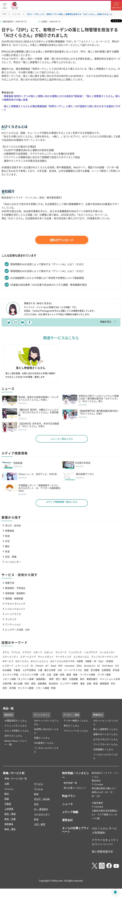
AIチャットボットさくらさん (46, 722)
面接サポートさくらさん (105, 734)
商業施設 (9, 530)
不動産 (17, 670)
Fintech (39, 665)
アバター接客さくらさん (76, 720)
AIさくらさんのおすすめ (62, 661)
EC (32, 665)
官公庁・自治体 (13, 525)
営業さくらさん (42, 738)
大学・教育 (39, 824)
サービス (38, 784)
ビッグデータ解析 (69, 683)
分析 (60, 670)
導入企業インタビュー (75, 788)
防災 (113, 683)
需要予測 (9, 582)
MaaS (53, 665)
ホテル (6, 652)
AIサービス (8, 661)
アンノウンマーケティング (104, 656)
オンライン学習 (10, 674)
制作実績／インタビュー (75, 775)
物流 (27, 683)
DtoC (101, 661)
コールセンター (13, 561)
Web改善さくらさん (44, 743)
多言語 (116, 670)
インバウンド (75, 652)
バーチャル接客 (87, 674)
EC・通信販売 (41, 809)
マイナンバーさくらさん (76, 731)
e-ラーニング (22, 665)
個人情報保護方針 (102, 851)
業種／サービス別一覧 (15, 778)
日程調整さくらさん (103, 749)
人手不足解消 (29, 670)
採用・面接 (65, 674)
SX (98, 665)
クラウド (26, 652)
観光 (7, 546)
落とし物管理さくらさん (105, 729)
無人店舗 (18, 683)
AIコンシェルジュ (39, 661)
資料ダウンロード (62, 240)
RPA (60, 665)
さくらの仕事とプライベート (75, 830)
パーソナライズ (13, 614)
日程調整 (73, 678)
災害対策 (7, 683)
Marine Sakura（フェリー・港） (15, 743)
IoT (47, 665)
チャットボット (46, 656)
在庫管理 (106, 670)
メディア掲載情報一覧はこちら (61, 501)
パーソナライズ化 (73, 670)
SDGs (79, 665)
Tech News (107, 665)
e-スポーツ (8, 665)
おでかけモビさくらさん (105, 739)
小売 (42, 674)
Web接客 (7, 670)
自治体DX (53, 683)
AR (95, 661)
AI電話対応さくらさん (15, 720)
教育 (51, 678)
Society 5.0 (89, 665)
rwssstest (69, 665)
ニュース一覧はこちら (62, 438)
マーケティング (63, 656)
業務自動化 (92, 678)
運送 (82, 683)
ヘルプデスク (90, 652)
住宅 (7, 541)
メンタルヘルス (81, 656)
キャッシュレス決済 (110, 678)
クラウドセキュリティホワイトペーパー (105, 842)
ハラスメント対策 (29, 674)
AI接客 (80, 661)
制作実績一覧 (70, 783)
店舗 (55, 674)
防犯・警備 (10, 556)
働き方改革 (49, 670)
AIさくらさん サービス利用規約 (104, 830)
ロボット (48, 652)
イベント (8, 789)
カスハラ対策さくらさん (16, 731)
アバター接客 (104, 674)
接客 (75, 674)
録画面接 (104, 683)
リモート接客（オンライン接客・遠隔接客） (25, 678)
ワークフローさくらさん (105, 744)
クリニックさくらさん (15, 725)
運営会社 (67, 820)
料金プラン (69, 796)
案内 (82, 678)
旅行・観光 (61, 678)
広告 (49, 674)
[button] (5, 5)
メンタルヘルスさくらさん (46, 750)
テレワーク (61, 652)
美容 (33, 683)
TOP (4, 14)
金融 (89, 683)
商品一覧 (8, 708)
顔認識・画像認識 (14, 598)
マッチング (10, 619)
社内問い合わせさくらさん (46, 731)
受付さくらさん (71, 725)
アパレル (15, 652)
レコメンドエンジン (15, 608)
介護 (40, 670)
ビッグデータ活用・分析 (17, 629)
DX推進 (109, 661)
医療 (86, 670)
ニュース (16, 14)
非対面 (12, 687)
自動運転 (42, 683)
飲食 (7, 551)
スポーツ (37, 652)
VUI (117, 665)
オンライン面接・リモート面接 (33, 687)
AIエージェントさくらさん (105, 722)
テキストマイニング (15, 603)
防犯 (5, 687)
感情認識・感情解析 (15, 593)
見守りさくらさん (13, 736)
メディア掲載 (70, 812)
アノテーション (13, 624)
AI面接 (88, 661)
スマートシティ (10, 656)
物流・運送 (10, 829)
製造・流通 (10, 819)
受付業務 (95, 670)
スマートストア (28, 656)
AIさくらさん (22, 661)
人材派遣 (8, 809)
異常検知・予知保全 (15, 588)
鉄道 (7, 535)
